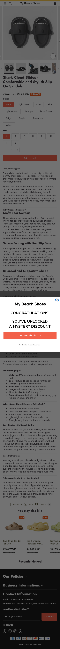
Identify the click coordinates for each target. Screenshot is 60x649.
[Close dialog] (57, 299)
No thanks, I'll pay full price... (30, 345)
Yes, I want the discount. (30, 335)
